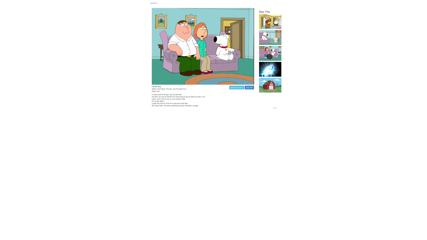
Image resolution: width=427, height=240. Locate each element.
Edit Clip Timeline (237, 87)
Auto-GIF (249, 87)
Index (275, 108)
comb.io (153, 2)
